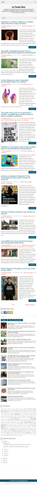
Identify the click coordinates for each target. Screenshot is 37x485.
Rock (30, 431)
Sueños (18, 432)
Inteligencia (33, 420)
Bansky (26, 181)
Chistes (34, 413)
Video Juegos (8, 435)
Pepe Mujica (22, 428)
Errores (26, 417)
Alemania (25, 216)
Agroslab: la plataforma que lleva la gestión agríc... (16, 446)
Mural (9, 246)
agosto (6, 443)
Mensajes (4, 425)
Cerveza (30, 413)
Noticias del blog (31, 426)
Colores (12, 414)
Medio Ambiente (32, 423)
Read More (32, 47)
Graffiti (24, 151)
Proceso (16, 429)
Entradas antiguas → (30, 304)
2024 (4, 460)
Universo (20, 434)
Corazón (22, 414)
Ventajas (31, 434)
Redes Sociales (7, 431)
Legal (35, 422)
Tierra (2, 434)
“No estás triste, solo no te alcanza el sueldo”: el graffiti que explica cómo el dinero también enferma (17, 114)
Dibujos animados (18, 416)
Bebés (35, 411)
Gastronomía (25, 419)
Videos (13, 435)
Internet (12, 422)
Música (11, 426)
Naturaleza (30, 26)
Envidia (23, 417)
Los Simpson (8, 423)
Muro (34, 216)
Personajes (19, 246)
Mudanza (25, 425)
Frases (25, 118)
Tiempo (34, 432)
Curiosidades (30, 414)
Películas (14, 246)
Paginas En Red (13, 482)
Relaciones (21, 431)
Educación (32, 416)
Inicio (13, 304)
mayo (5, 453)
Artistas (22, 181)
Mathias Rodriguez (6, 26)
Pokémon (8, 429)
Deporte (11, 416)
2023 (4, 462)
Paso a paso (9, 428)
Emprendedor (13, 417)
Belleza (2, 413)
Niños (21, 426)
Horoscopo (17, 420)
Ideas (25, 420)
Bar (24, 411)
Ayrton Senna (14, 411)
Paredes (3, 428)
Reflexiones (15, 431)
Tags (10, 320)
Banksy (18, 411)
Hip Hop (5, 420)
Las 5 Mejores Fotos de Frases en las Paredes (18, 380)
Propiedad (20, 429)
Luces (13, 423)
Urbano (31, 272)
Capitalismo (17, 413)
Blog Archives (18, 320)
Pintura (34, 428)
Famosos (3, 419)
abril (5, 455)
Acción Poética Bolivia (30, 409)
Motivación (19, 425)
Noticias (3, 183)
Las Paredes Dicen (18, 6)
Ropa (28, 272)
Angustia (20, 410)
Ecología (28, 416)
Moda (25, 272)
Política (2, 217)
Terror (23, 246)
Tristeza (19, 120)
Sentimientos (3, 432)
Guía (2, 420)
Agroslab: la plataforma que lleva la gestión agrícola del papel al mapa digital (18, 51)
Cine (2, 414)
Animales (24, 410)
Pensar (18, 428)
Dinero (22, 118)
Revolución (26, 431)
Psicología (6, 120)
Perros (26, 428)
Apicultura (29, 410)
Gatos (29, 419)
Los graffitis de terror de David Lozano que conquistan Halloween (17, 242)
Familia (34, 417)
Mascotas (21, 423)
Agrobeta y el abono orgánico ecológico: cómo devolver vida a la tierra (17, 22)
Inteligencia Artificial (5, 422)
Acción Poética (8, 409)
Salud (11, 120)
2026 (4, 441)
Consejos (25, 84)
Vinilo (16, 435)
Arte (22, 151)
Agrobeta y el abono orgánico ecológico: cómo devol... (17, 444)
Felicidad (7, 419)
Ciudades (5, 414)
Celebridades (25, 413)
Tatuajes (22, 432)
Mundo (28, 425)
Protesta (24, 429)
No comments (25, 120)
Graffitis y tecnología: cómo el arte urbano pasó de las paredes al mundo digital (18, 147)
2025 (4, 458)
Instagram (29, 420)
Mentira (8, 425)
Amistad (13, 410)
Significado (8, 432)
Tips (29, 84)
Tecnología (30, 55)
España (2, 246)
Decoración (7, 416)
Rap (31, 429)
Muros (3, 426)
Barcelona (28, 411)
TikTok (5, 434)
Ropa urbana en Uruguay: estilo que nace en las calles (18, 269)
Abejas (2, 409)
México (12, 425)
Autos (9, 411)
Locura (2, 423)
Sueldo (14, 120)
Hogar (13, 420)
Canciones (12, 413)
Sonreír (12, 432)
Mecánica (26, 423)
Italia (15, 422)
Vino (18, 435)
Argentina (33, 410)
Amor (21, 84)
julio (5, 449)
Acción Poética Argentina (17, 409)
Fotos (11, 419)
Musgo (7, 426)
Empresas (19, 417)
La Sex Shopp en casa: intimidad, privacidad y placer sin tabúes (14, 81)
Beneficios (6, 413)
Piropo (2, 429)
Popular (4, 320)
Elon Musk (7, 417)
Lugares (16, 423)
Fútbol (21, 419)
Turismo (16, 434)
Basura (31, 411)
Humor (21, 420)
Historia (30, 216)
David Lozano (32, 245)
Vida (5, 435)
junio (5, 451)
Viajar (2, 435)
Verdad (34, 434)
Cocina (9, 414)
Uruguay (26, 434)
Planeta (5, 429)
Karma (18, 422)
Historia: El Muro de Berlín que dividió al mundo (18, 212)
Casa (21, 413)
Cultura (25, 414)
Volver (21, 435)
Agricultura (24, 26)
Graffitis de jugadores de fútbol (15, 396)
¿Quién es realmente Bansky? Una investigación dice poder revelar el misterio (15, 177)
